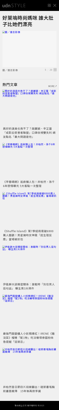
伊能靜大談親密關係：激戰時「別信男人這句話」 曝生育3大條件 (29, 286)
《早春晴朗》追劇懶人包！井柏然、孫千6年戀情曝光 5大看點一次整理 (29, 184)
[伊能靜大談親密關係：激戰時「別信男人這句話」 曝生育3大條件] (29, 263)
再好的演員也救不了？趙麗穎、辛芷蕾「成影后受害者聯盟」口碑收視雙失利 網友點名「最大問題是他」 (29, 132)
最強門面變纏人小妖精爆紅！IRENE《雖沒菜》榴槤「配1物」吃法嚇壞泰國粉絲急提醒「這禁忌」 (29, 337)
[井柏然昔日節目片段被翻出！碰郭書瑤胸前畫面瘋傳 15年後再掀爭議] (29, 366)
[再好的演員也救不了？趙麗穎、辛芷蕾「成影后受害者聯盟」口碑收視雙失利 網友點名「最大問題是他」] (29, 108)
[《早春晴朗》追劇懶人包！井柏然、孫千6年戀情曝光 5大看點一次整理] (29, 161)
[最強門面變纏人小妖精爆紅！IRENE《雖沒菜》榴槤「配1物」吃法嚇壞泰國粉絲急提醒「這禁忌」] (29, 313)
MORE (51, 86)
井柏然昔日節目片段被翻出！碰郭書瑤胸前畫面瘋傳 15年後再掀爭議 (29, 389)
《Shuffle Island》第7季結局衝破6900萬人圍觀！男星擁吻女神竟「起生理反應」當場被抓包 (28, 235)
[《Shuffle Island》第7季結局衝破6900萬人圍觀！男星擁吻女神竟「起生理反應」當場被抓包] (29, 210)
